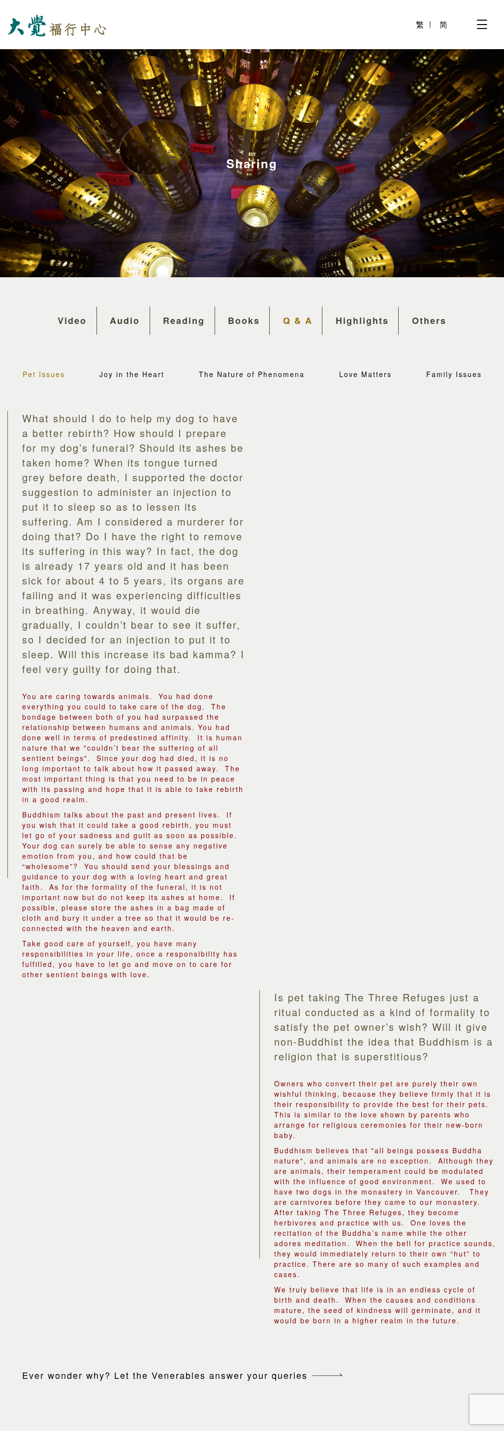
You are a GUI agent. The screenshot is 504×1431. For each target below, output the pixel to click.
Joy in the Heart (131, 374)
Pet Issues (44, 374)
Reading (184, 320)
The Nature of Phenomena (252, 374)
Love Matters (365, 374)
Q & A (298, 320)
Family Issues (454, 374)
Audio (125, 320)
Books (244, 320)
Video (72, 320)
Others (429, 320)
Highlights (362, 320)
